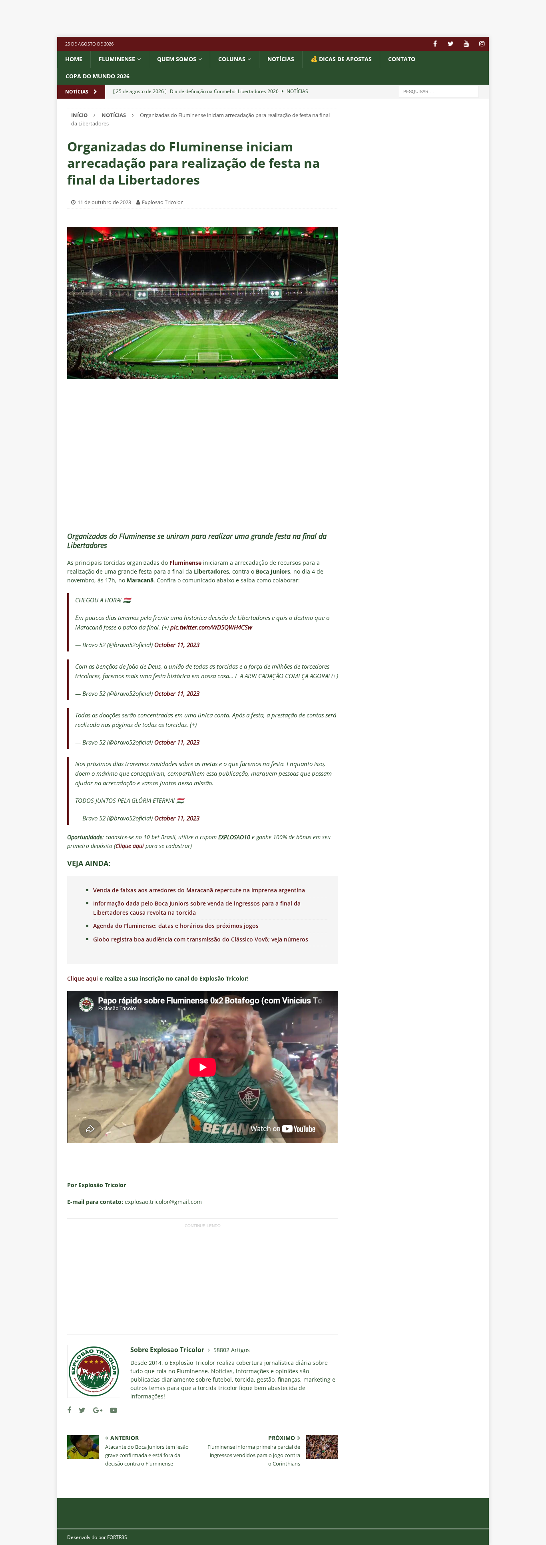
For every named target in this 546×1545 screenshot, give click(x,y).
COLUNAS (231, 59)
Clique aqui (82, 978)
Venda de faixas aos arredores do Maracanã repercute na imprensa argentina (199, 890)
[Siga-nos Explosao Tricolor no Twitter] (79, 1410)
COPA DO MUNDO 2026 (98, 76)
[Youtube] (466, 44)
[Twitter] (451, 44)
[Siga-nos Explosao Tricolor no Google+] (94, 1410)
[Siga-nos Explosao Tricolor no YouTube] (110, 1410)
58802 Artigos (231, 1350)
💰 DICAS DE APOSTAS (341, 59)
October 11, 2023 (176, 645)
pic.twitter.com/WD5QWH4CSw (211, 627)
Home (73, 59)
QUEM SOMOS (176, 59)
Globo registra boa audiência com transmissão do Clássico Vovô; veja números (200, 939)
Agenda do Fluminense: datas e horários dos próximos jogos (176, 925)
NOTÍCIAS (280, 59)
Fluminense (117, 59)
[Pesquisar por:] (439, 91)
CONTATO (401, 59)
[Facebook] (435, 44)
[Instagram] (482, 44)
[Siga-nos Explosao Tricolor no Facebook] (69, 1410)
